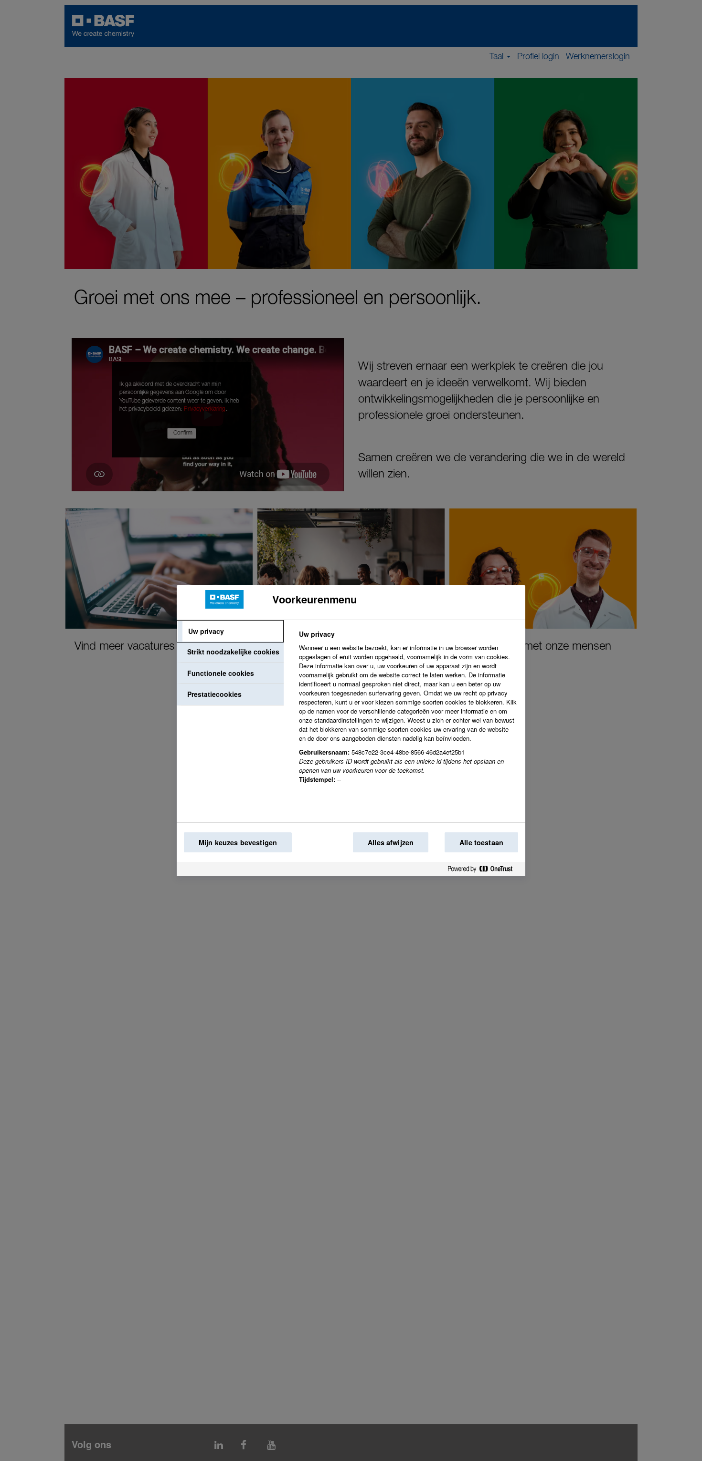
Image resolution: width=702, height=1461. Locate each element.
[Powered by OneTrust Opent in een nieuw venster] (484, 870)
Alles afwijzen (391, 842)
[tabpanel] (408, 712)
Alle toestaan (481, 842)
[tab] (230, 631)
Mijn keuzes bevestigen (238, 842)
